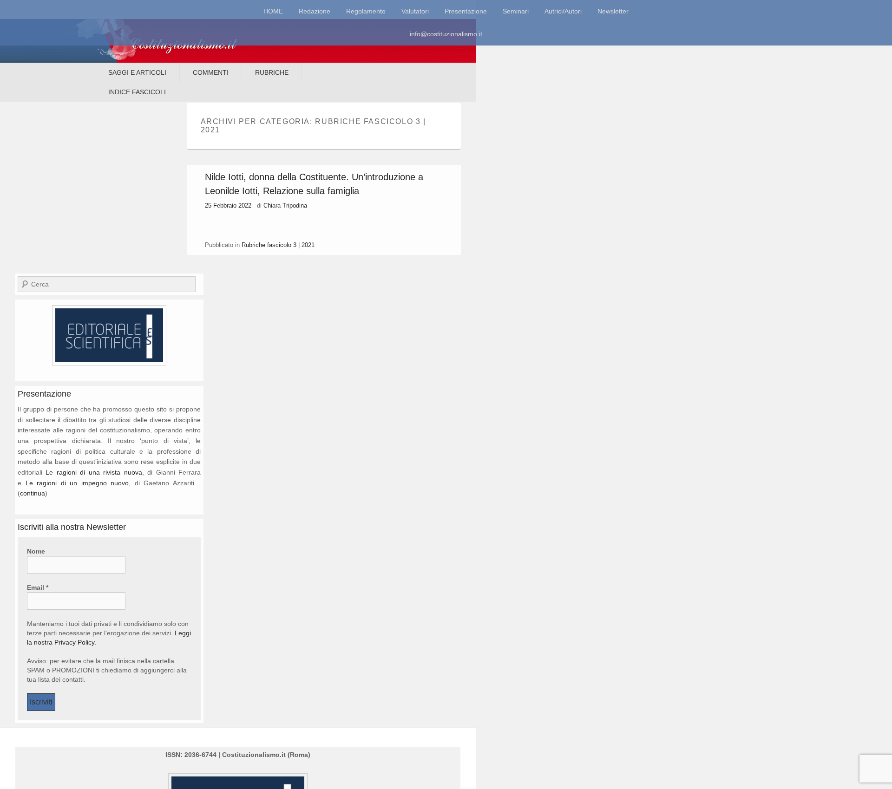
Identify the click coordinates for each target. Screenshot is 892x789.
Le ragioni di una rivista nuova (94, 472)
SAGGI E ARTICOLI (137, 72)
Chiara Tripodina (285, 205)
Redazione (314, 11)
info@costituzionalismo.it (446, 34)
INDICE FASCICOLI (137, 92)
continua (32, 493)
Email (37, 587)
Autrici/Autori (563, 11)
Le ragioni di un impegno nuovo (77, 483)
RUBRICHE (272, 72)
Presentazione (466, 11)
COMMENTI (211, 72)
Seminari (516, 11)
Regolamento (366, 11)
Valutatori (415, 11)
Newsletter (613, 11)
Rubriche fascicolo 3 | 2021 (278, 244)
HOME (273, 11)
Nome (36, 551)
